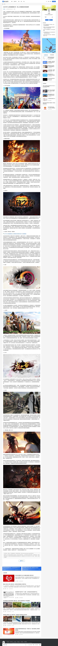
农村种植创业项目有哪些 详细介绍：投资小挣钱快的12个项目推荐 (16, 600)
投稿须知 (25, 641)
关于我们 (15, 641)
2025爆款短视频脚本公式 (51, 98)
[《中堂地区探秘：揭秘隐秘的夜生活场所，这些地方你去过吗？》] (45, 70)
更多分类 (15, 1)
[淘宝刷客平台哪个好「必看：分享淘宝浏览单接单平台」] (8, 594)
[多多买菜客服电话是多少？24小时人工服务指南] (45, 108)
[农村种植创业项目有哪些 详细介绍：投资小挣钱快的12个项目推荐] (21, 605)
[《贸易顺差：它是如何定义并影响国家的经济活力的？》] (45, 62)
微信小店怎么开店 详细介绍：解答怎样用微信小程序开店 (14, 584)
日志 (24, 1)
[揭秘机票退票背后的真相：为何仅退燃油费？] (45, 58)
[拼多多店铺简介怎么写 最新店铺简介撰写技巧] (8, 578)
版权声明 (11, 641)
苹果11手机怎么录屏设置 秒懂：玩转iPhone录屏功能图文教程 (51, 91)
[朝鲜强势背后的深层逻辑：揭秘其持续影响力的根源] (45, 66)
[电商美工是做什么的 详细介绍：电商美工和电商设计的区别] (21, 619)
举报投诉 (18, 641)
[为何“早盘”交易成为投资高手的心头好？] (45, 79)
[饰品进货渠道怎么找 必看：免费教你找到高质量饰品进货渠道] (45, 95)
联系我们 (22, 641)
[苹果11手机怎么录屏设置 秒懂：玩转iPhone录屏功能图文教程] (45, 91)
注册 (50, 1)
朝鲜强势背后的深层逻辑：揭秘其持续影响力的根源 (51, 66)
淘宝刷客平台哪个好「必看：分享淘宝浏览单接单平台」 (26, 591)
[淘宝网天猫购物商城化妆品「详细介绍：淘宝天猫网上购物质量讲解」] (8, 631)
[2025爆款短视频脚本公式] (45, 99)
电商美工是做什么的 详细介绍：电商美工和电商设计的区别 (15, 614)
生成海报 (30, 644)
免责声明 (8, 641)
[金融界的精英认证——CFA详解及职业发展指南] (45, 75)
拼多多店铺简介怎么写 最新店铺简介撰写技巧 (24, 575)
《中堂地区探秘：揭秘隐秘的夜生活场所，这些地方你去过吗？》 (51, 71)
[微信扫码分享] (33, 645)
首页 (11, 1)
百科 (7, 588)
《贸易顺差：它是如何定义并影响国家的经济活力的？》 (51, 62)
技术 (18, 1)
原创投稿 (54, 1)
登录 (48, 1)
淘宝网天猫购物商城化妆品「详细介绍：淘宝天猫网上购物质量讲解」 (27, 629)
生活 (21, 1)
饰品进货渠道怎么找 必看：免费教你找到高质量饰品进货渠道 (51, 95)
